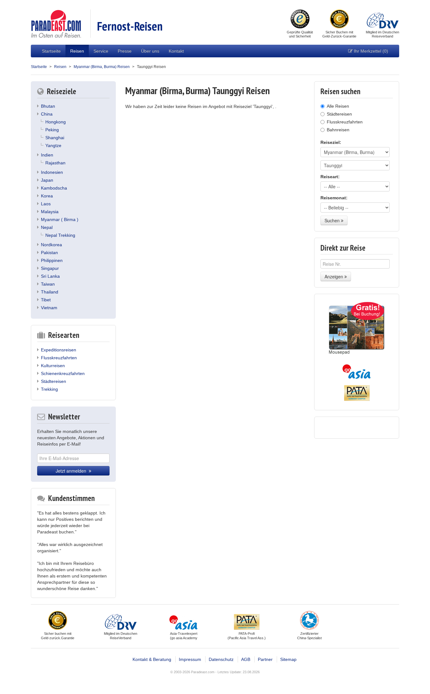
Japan (47, 180)
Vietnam (49, 307)
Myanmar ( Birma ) (59, 219)
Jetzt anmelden (72, 471)
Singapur (50, 268)
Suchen (333, 220)
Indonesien (52, 172)
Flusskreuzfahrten (59, 357)
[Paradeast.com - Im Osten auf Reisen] (56, 23)
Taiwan (48, 284)
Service (100, 51)
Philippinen (52, 260)
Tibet (46, 299)
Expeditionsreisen (58, 349)
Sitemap (288, 659)
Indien (47, 154)
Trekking (49, 389)
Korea (47, 195)
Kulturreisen (53, 365)
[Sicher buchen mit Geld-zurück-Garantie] (339, 19)
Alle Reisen (338, 106)
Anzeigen (334, 276)
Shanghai (54, 137)
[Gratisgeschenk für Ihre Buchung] (356, 328)
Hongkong (55, 121)
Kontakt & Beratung (152, 659)
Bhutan (48, 106)
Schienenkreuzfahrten (63, 373)
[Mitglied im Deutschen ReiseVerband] (383, 19)
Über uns (150, 51)
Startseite (51, 51)
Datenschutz (221, 659)
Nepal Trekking (60, 235)
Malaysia (50, 211)
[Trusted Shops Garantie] (300, 19)
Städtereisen (53, 381)
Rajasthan (55, 162)
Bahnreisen (338, 129)
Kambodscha (54, 188)
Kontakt (176, 51)
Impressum (190, 659)
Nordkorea (51, 244)
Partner (265, 659)
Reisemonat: (334, 197)
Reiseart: (330, 176)
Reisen (77, 51)
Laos (46, 203)
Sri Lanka (50, 276)
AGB (245, 659)
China (47, 114)
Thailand (49, 291)
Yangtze (53, 145)
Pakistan (49, 252)
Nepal (47, 227)
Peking (52, 129)
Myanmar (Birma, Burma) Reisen (102, 67)
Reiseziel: (330, 142)
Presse (125, 51)
